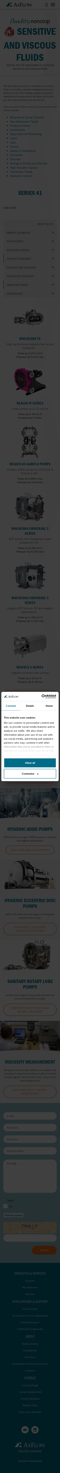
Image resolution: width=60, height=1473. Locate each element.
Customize (28, 773)
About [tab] (49, 705)
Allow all (30, 762)
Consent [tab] (11, 705)
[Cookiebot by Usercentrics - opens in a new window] (42, 696)
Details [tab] (30, 705)
